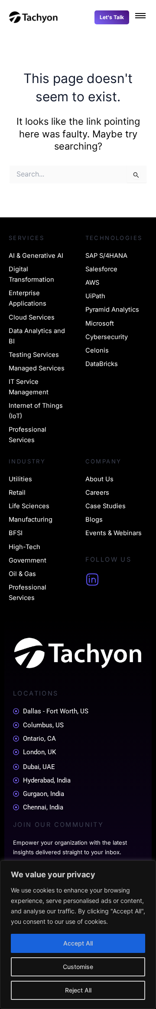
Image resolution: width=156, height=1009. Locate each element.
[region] (78, 934)
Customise (78, 966)
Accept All (78, 943)
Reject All (78, 990)
